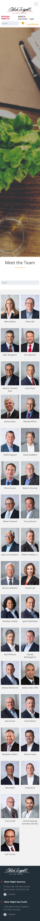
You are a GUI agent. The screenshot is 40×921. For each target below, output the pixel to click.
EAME (32, 19)
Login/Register (33, 24)
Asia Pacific (23, 19)
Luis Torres (10, 854)
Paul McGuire (10, 654)
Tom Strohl (10, 821)
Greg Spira (30, 787)
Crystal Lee (30, 588)
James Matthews (30, 621)
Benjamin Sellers (10, 754)
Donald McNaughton (30, 655)
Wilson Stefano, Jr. (30, 554)
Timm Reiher (30, 721)
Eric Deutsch (30, 355)
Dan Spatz (10, 787)
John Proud (10, 721)
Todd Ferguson (10, 454)
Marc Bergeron (10, 355)
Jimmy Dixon (10, 421)
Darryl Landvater (10, 588)
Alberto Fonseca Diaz (10, 389)
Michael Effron (30, 421)
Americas (22, 16)
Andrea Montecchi (10, 687)
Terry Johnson (30, 521)
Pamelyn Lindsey (10, 621)
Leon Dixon (30, 388)
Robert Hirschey (30, 488)
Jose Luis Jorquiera (9, 554)
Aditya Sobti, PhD (30, 687)
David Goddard (30, 454)
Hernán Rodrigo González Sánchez (30, 822)
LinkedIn (11, 894)
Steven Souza (30, 754)
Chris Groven (10, 488)
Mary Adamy (10, 321)
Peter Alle (30, 321)
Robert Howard (10, 521)
